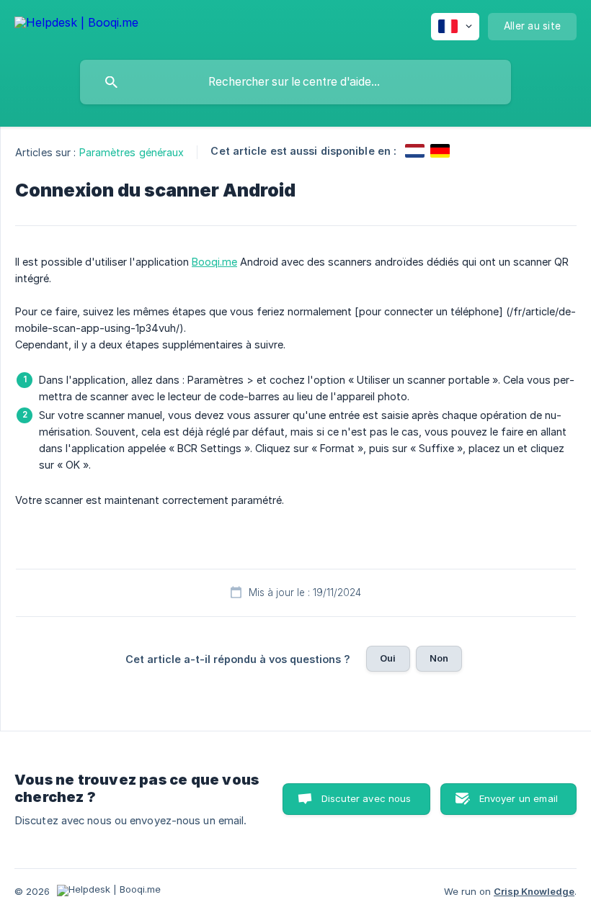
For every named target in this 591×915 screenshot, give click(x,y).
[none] (76, 25)
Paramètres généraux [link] (132, 152)
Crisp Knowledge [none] (534, 891)
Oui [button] (388, 658)
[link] (415, 151)
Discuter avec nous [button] (366, 798)
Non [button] (439, 658)
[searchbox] (295, 82)
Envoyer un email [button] (518, 798)
